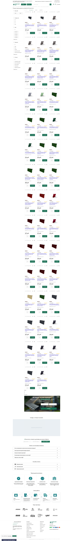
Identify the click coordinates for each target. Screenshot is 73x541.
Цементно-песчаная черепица (31, 531)
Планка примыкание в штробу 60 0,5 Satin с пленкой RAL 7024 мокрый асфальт (29, 381)
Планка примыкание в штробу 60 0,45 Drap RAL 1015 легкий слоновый (29, 305)
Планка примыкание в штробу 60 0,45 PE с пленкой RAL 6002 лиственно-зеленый (41, 305)
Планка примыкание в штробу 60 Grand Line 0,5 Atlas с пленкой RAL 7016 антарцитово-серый (42, 51)
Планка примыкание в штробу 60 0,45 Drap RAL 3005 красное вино (29, 228)
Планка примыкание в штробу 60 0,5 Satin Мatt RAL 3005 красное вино (54, 229)
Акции (41, 528)
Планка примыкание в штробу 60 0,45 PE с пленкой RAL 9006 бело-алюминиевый (54, 77)
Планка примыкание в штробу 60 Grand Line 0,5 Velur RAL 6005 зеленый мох (54, 178)
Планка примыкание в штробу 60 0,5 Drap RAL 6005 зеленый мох (54, 127)
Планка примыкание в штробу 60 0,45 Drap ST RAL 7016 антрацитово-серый (42, 26)
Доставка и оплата (42, 524)
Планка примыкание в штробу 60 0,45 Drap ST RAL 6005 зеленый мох (30, 127)
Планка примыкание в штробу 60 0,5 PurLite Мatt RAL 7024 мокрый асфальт (29, 355)
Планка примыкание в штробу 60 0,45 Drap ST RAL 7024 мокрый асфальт (29, 330)
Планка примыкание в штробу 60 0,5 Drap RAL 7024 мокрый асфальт (54, 330)
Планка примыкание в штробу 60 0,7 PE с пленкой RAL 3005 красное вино (42, 254)
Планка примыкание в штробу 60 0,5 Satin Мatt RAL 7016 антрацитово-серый (54, 26)
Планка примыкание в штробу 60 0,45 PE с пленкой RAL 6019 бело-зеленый (41, 102)
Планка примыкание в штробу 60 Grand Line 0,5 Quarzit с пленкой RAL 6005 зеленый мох (30, 178)
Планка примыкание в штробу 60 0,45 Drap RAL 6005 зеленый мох (54, 102)
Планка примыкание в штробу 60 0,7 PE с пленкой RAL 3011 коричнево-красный (54, 203)
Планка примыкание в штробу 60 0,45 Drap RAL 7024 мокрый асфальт (54, 304)
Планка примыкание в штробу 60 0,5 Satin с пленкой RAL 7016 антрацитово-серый (29, 51)
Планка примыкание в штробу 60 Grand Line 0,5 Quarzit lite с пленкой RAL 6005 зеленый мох (42, 178)
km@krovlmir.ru (15, 524)
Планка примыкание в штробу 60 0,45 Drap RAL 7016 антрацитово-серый (29, 26)
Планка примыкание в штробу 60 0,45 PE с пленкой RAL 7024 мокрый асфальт (42, 330)
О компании (41, 527)
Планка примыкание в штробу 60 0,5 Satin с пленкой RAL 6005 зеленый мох (41, 153)
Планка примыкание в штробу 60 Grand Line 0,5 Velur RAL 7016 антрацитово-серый (41, 77)
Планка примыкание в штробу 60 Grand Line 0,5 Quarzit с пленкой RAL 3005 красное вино (30, 279)
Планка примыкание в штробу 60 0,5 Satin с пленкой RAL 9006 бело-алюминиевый (30, 102)
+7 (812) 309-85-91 (56, 0)
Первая (25, 390)
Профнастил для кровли (30, 524)
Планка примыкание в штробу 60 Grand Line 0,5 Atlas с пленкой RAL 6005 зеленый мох (54, 153)
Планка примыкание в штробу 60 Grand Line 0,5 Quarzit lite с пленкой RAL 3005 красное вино (42, 279)
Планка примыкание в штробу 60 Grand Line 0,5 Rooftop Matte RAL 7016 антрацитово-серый (29, 77)
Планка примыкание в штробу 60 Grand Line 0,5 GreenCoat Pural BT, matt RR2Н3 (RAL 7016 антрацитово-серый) (54, 51)
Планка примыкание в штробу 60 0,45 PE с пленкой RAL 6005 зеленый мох (42, 128)
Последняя (25, 394)
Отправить (49, 408)
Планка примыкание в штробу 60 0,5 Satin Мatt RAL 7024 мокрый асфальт (54, 355)
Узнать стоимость (46, 441)
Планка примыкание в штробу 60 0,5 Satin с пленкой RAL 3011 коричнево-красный (41, 203)
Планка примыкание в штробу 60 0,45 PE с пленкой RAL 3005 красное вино (42, 229)
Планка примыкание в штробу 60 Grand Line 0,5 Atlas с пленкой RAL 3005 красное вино (54, 254)
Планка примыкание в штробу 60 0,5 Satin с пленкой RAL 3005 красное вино (29, 254)
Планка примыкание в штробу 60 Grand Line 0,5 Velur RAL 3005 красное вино (54, 279)
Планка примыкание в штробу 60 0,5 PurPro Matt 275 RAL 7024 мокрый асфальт (41, 355)
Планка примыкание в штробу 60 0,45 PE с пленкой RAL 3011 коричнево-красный (29, 203)
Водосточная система (30, 534)
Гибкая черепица (29, 527)
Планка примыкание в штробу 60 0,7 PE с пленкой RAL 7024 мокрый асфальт (42, 381)
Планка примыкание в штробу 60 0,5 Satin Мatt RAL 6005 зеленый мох (30, 152)
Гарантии (41, 531)
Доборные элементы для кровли (31, 535)
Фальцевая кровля (29, 528)
